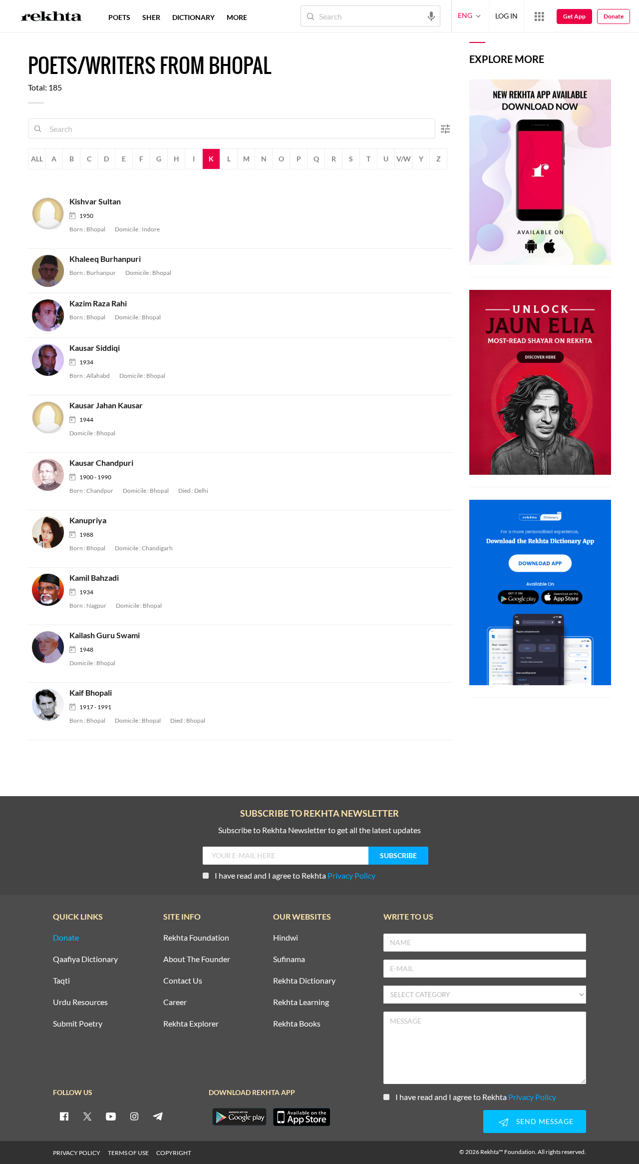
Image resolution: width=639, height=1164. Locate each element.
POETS (119, 17)
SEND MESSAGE (545, 1121)
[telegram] (158, 1116)
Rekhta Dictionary (304, 981)
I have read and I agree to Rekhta (295, 875)
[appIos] (301, 1117)
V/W (403, 158)
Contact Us (182, 981)
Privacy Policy (351, 875)
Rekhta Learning (301, 1002)
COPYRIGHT (173, 1153)
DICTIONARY (193, 17)
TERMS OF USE (128, 1153)
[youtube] (111, 1116)
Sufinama (289, 959)
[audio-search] (431, 15)
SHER (151, 17)
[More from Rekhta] (539, 16)
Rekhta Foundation (196, 938)
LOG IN (506, 15)
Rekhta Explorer (191, 1024)
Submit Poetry (77, 1024)
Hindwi (285, 938)
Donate (614, 16)
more (237, 17)
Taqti (61, 981)
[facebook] (64, 1116)
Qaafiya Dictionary (85, 959)
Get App (574, 16)
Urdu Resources (80, 1002)
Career (175, 1002)
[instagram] (134, 1116)
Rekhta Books (296, 1024)
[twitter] (87, 1116)
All (37, 158)
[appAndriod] (239, 1117)
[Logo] (51, 17)
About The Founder (196, 959)
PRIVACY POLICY (76, 1153)
